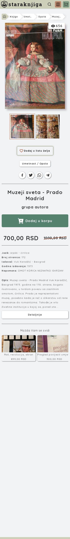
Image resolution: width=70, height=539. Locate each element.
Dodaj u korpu (38, 221)
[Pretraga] (49, 4)
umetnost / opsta (35, 163)
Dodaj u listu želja (37, 150)
